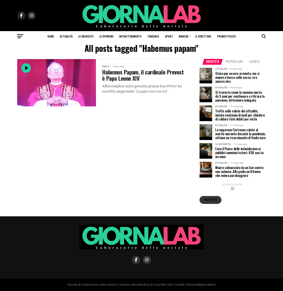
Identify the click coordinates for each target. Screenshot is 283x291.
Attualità (66, 36)
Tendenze (153, 36)
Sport (169, 36)
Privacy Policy (226, 36)
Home (50, 36)
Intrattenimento (130, 36)
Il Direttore (203, 36)
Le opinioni (106, 36)
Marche (184, 36)
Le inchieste (86, 36)
